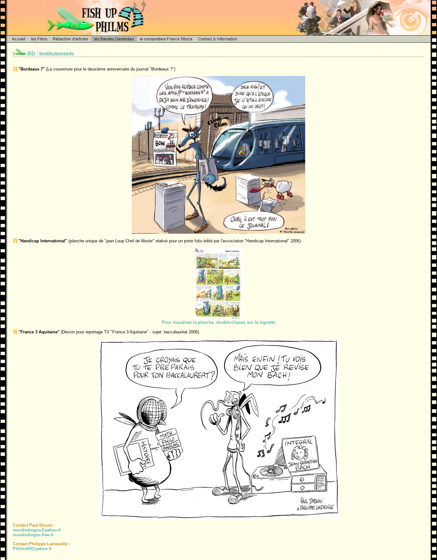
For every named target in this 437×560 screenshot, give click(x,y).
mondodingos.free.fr (33, 534)
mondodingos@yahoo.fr (37, 530)
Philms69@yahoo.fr (32, 548)
